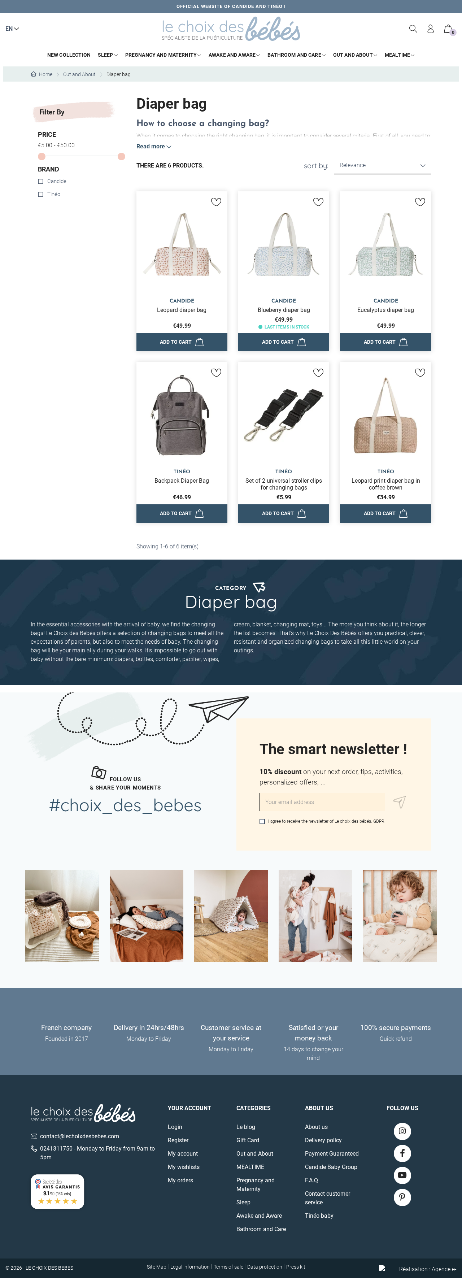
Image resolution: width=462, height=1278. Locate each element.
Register (178, 1140)
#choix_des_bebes (125, 805)
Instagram (402, 1131)
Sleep (243, 1202)
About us (316, 1126)
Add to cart (176, 342)
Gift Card (247, 1140)
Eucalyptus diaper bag (385, 310)
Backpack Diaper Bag (181, 480)
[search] (413, 29)
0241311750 (56, 1148)
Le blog (245, 1126)
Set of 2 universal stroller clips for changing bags (283, 484)
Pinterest (402, 1197)
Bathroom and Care (261, 1229)
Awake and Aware (259, 1215)
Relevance (353, 165)
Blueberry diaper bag (284, 310)
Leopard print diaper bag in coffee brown (386, 484)
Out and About (254, 1153)
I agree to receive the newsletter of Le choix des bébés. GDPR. (326, 821)
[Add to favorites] (216, 202)
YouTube (402, 1175)
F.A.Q (311, 1180)
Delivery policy (323, 1140)
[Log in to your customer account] (431, 29)
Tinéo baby (319, 1215)
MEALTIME (250, 1167)
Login (175, 1126)
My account (183, 1153)
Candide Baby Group (331, 1167)
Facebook (402, 1153)
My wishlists (184, 1167)
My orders (180, 1180)
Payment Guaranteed (332, 1153)
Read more (150, 146)
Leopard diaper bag (181, 310)
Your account (189, 1108)
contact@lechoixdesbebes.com (79, 1136)
